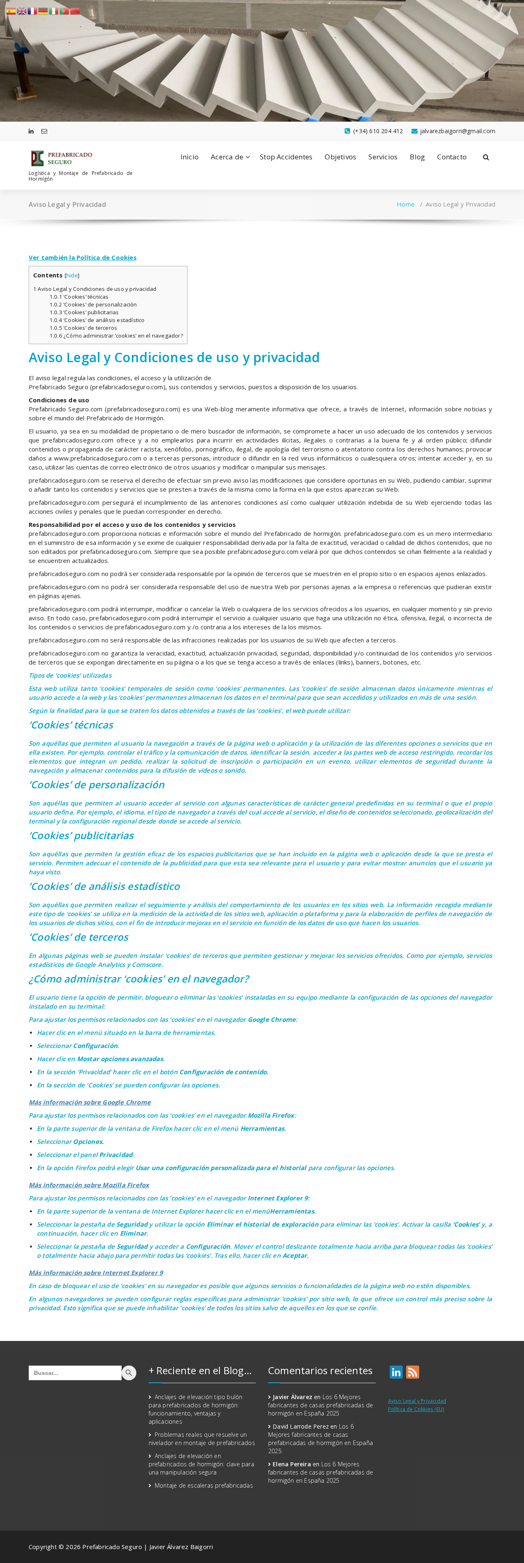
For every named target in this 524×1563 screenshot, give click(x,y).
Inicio (190, 156)
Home (406, 204)
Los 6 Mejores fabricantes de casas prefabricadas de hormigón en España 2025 (320, 1405)
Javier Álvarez (292, 1397)
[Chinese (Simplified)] (75, 10)
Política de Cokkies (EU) (416, 1409)
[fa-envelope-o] (44, 131)
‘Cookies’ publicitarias (84, 312)
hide (72, 275)
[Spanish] (11, 10)
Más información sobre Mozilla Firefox (89, 1185)
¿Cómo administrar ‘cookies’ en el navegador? (116, 335)
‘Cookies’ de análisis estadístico (97, 320)
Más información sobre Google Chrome (90, 1102)
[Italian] (54, 10)
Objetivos (340, 156)
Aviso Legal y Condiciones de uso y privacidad (94, 289)
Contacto (452, 156)
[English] (22, 10)
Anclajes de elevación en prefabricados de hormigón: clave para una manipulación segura (201, 1464)
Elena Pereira (292, 1464)
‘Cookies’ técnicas (79, 296)
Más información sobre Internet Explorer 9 (96, 1272)
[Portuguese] (64, 10)
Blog (417, 156)
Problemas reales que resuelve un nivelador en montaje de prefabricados (202, 1439)
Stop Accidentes (286, 156)
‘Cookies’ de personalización (93, 304)
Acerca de (227, 156)
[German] (43, 10)
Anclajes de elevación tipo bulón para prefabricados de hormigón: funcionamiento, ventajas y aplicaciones (196, 1409)
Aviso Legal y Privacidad (417, 1400)
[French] (32, 10)
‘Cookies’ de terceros (83, 327)
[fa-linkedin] (31, 131)
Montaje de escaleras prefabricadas (204, 1485)
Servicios (383, 156)
